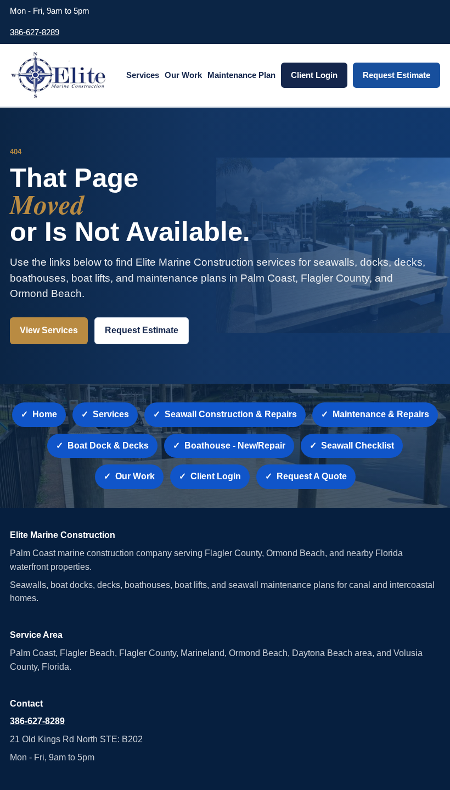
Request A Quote (312, 476)
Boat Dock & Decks (108, 445)
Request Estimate (396, 75)
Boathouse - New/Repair (234, 445)
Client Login (314, 75)
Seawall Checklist (357, 445)
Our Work (183, 75)
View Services (49, 330)
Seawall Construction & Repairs (231, 414)
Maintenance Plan (241, 75)
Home (44, 414)
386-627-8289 (34, 32)
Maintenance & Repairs (381, 414)
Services (142, 75)
